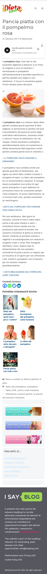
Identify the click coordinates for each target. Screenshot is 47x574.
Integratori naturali (14, 462)
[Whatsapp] (9, 286)
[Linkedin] (19, 286)
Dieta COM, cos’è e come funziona (22, 390)
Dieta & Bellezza (12, 471)
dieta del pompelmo (16, 386)
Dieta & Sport (11, 475)
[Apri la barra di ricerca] (35, 9)
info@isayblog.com (29, 532)
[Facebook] (5, 286)
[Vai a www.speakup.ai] (42, 45)
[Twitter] (14, 286)
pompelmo (32, 386)
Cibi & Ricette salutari (15, 458)
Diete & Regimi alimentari (16, 467)
